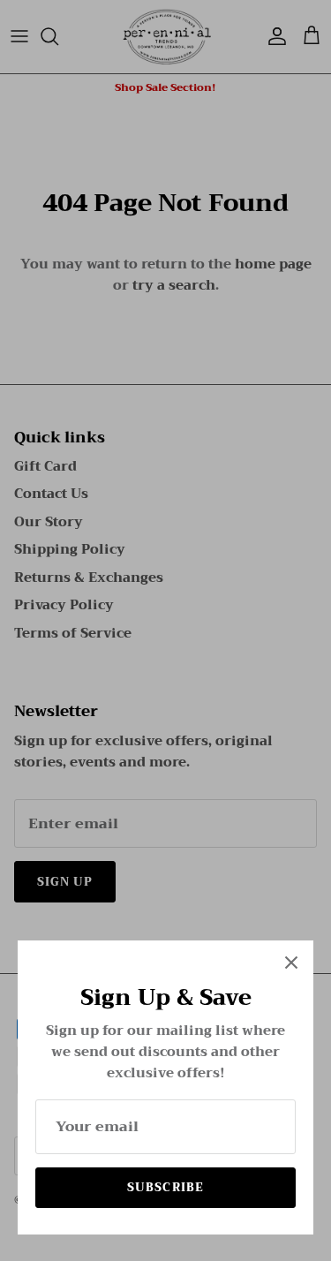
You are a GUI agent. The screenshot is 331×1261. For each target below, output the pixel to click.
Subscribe (165, 1187)
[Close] (291, 962)
